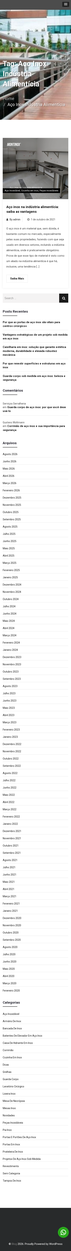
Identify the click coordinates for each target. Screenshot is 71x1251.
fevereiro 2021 (11, 903)
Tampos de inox (12, 1180)
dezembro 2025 (12, 497)
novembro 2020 (12, 925)
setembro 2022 (12, 765)
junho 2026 (9, 461)
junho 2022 (9, 787)
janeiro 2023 (10, 736)
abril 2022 (8, 802)
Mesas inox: (9, 1108)
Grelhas (7, 1071)
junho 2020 (9, 961)
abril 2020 (8, 976)
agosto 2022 (10, 773)
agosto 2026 (10, 454)
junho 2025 (9, 541)
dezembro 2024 (12, 584)
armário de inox (12, 1021)
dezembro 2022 (12, 744)
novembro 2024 (12, 591)
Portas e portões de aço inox (19, 1137)
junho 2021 (9, 874)
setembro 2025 (12, 519)
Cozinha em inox (29, 190)
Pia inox (7, 1129)
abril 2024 (8, 628)
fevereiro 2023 (11, 729)
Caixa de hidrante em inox (18, 1043)
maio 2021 (9, 881)
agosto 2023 (10, 686)
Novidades (9, 1115)
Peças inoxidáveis (49, 190)
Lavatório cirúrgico (13, 1086)
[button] (65, 4)
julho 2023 (9, 693)
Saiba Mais (17, 278)
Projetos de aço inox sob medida (22, 1158)
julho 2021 (9, 867)
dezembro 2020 (12, 918)
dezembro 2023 (12, 657)
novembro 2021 (12, 838)
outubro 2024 (11, 599)
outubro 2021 (11, 845)
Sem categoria (11, 1173)
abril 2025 (8, 555)
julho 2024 (9, 606)
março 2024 (9, 635)
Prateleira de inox (13, 1151)
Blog (14, 1244)
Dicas (6, 1064)
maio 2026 (9, 468)
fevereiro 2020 (11, 990)
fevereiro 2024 (11, 642)
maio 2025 (9, 548)
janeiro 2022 (10, 823)
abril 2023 (8, 715)
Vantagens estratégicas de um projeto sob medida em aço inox (35, 336)
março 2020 (9, 983)
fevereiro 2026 (11, 490)
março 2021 (9, 896)
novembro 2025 (12, 504)
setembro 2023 (12, 678)
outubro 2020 (11, 932)
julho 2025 (9, 533)
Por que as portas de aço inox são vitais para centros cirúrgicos (31, 324)
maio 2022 (9, 794)
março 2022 (9, 809)
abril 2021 (8, 889)
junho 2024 (9, 613)
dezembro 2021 (12, 831)
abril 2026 (8, 475)
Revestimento (11, 1166)
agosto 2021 (10, 860)
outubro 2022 (11, 758)
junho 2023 (9, 700)
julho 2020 (9, 954)
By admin (15, 219)
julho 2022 (9, 780)
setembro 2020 (12, 939)
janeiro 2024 (10, 649)
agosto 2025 (10, 526)
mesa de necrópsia (14, 1100)
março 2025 (9, 562)
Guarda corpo (11, 1079)
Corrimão (8, 1050)
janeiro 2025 (10, 577)
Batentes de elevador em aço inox (22, 1035)
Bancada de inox (12, 1028)
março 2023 (9, 722)
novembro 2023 (12, 664)
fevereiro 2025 (11, 570)
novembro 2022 (12, 751)
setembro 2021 (12, 852)
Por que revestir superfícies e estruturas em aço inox (34, 365)
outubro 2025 (11, 512)
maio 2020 (9, 968)
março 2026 (9, 483)
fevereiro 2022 (11, 816)
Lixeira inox (9, 1093)
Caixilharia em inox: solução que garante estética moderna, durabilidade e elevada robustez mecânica (34, 350)
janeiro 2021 (10, 910)
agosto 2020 (10, 947)
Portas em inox (11, 1144)
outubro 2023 (11, 671)
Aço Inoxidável (12, 190)
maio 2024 (9, 620)
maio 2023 (9, 707)
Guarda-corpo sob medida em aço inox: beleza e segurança (34, 377)
